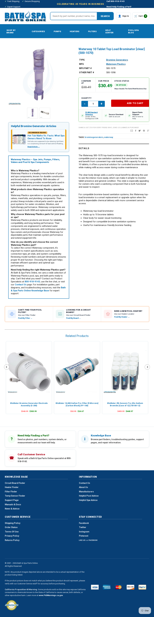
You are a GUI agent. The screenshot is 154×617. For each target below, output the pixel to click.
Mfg (81, 64)
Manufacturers (86, 491)
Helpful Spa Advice (88, 500)
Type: (82, 60)
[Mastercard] (118, 587)
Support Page (11, 500)
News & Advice (12, 508)
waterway (108, 137)
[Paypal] (142, 587)
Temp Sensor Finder (15, 496)
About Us (83, 487)
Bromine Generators (117, 60)
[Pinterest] (144, 130)
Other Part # (86, 72)
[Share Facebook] (135, 130)
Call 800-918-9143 (115, 1)
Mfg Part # (85, 68)
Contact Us (84, 483)
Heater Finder (11, 487)
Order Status (11, 527)
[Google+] (148, 130)
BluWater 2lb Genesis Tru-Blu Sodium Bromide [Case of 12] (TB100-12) (125, 404)
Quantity (86, 98)
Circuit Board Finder (15, 483)
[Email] (132, 130)
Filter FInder (11, 491)
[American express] (107, 587)
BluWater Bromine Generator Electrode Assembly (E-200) (29, 404)
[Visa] (95, 587)
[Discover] (130, 587)
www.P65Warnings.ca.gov (51, 595)
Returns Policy (12, 540)
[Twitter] (140, 130)
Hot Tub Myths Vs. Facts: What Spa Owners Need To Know (46, 137)
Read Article (34, 147)
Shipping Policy (12, 523)
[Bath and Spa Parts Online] (25, 16)
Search (105, 16)
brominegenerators (94, 137)
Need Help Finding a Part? (118, 7)
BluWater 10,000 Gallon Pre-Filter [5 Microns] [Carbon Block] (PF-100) (77, 404)
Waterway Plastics (116, 64)
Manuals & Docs (13, 504)
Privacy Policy (12, 536)
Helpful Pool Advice (89, 496)
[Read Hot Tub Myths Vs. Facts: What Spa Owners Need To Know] (19, 139)
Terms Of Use (11, 531)
